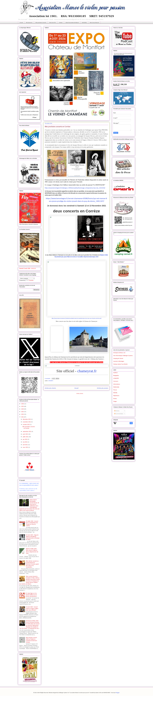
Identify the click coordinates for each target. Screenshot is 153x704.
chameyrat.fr (87, 371)
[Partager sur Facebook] (57, 378)
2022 (22, 414)
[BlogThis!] (54, 378)
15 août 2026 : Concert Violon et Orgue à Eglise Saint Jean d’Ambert (32, 608)
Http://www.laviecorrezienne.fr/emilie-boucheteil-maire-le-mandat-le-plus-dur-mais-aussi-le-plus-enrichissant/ (76, 318)
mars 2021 (25, 447)
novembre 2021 (27, 422)
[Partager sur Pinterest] (58, 378)
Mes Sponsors (29, 22)
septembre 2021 (27, 431)
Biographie (116, 375)
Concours (115, 381)
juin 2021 (25, 439)
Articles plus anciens (102, 388)
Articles (117, 411)
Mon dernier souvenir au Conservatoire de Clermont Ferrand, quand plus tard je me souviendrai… (32, 564)
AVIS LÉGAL (84, 22)
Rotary (115, 398)
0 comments (47, 378)
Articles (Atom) (79, 393)
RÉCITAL (115, 392)
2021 (22, 417)
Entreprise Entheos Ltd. (119, 352)
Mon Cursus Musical (94, 22)
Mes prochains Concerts (41, 22)
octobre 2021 (26, 424)
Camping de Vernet (118, 358)
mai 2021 (25, 442)
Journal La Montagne (118, 361)
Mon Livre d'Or (52, 22)
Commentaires (119, 413)
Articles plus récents (50, 388)
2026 (22, 403)
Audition (115, 372)
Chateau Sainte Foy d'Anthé (120, 364)
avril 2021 (25, 444)
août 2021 (25, 434)
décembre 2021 (27, 419)
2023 (22, 411)
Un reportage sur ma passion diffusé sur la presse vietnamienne (31, 595)
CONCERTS (50, 380)
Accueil (21, 22)
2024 (22, 409)
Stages (115, 401)
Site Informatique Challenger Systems (123, 355)
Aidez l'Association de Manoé (72, 22)
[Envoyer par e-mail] (52, 378)
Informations (116, 384)
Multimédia (116, 387)
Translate (31, 280)
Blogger (117, 692)
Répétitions (116, 395)
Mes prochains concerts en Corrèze (57, 127)
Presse (115, 390)
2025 (22, 406)
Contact (60, 22)
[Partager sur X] (55, 378)
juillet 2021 (26, 436)
